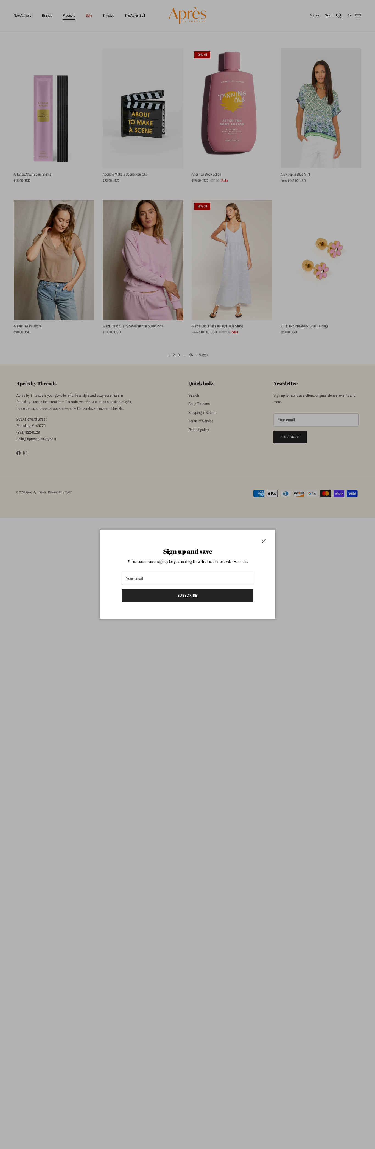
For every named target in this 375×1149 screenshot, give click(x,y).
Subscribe (187, 595)
